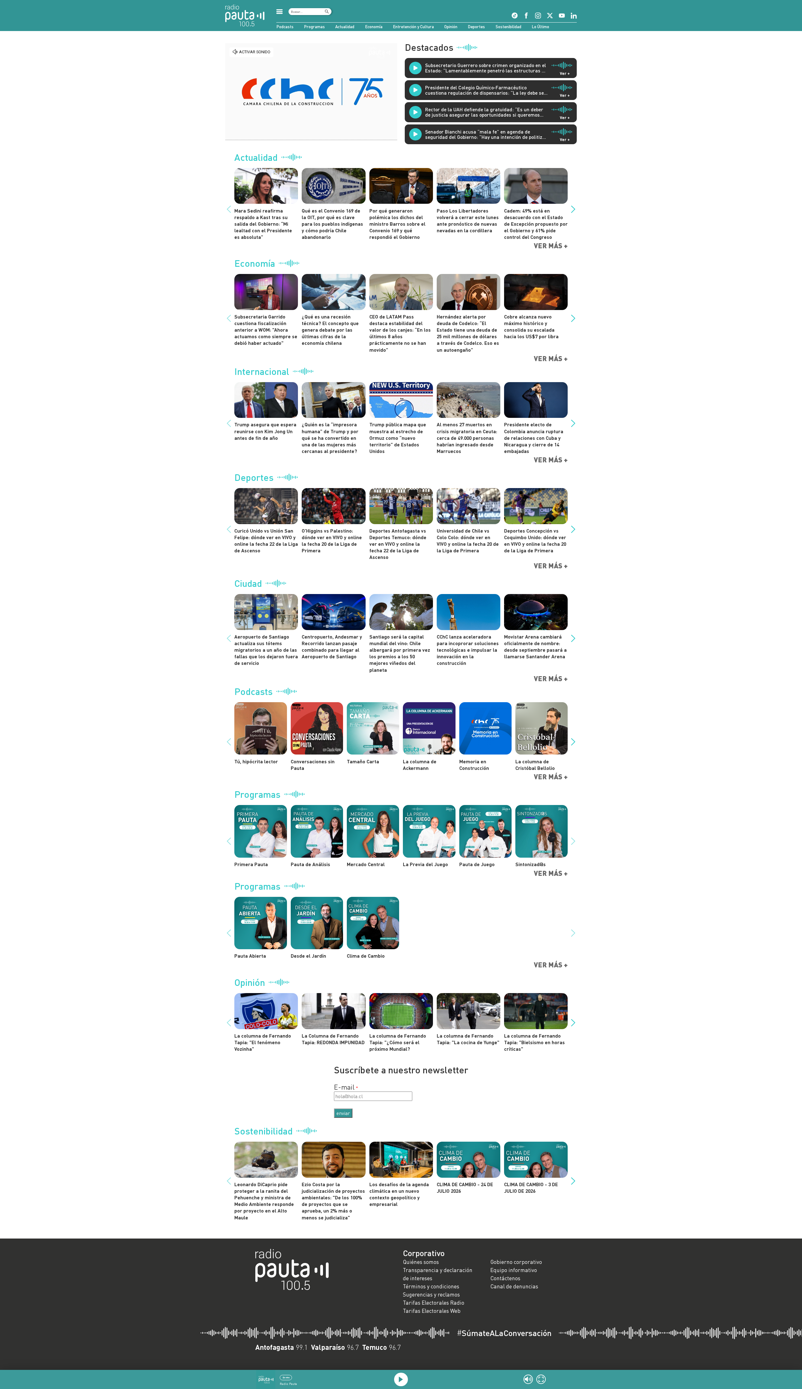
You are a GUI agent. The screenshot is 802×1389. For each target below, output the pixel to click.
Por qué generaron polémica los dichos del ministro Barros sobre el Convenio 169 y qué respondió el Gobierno (397, 224)
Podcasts (285, 26)
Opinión (450, 26)
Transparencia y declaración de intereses (437, 1274)
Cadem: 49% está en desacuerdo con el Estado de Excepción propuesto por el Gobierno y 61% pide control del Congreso (536, 224)
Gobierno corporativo (516, 1262)
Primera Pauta (251, 864)
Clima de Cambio (366, 956)
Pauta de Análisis (310, 864)
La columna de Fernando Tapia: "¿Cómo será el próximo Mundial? (397, 1042)
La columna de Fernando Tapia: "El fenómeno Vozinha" (262, 1042)
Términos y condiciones (431, 1286)
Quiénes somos (421, 1262)
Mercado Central (366, 864)
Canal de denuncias (514, 1286)
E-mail (344, 1087)
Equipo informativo (513, 1270)
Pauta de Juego (477, 864)
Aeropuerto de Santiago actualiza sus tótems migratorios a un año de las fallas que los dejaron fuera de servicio (266, 650)
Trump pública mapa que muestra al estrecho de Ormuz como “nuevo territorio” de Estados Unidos (397, 437)
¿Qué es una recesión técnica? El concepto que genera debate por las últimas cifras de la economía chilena (330, 329)
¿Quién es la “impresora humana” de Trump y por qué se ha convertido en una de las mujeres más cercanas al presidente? (330, 437)
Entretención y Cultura (413, 26)
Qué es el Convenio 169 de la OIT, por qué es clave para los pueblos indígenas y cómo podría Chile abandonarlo (332, 224)
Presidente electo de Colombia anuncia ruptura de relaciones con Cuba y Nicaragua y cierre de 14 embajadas (533, 437)
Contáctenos (505, 1278)
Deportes (476, 26)
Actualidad (344, 26)
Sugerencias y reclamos (431, 1294)
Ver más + (551, 245)
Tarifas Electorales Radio (433, 1302)
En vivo (286, 1377)
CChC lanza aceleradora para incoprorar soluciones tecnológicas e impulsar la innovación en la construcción (468, 650)
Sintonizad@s (530, 864)
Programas (314, 26)
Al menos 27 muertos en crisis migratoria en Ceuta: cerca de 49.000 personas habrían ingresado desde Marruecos (467, 437)
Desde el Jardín (308, 956)
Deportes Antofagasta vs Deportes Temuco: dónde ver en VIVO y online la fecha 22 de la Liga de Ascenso (397, 544)
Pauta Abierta (250, 956)
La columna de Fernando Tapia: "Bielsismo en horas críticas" (534, 1042)
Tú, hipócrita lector (256, 761)
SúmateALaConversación (504, 1333)
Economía (374, 26)
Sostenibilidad (508, 26)
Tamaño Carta (363, 761)
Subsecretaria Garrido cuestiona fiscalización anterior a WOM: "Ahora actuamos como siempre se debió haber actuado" (265, 329)
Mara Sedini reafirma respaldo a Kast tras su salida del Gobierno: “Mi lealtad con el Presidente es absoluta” (263, 224)
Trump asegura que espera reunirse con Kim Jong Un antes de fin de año (265, 430)
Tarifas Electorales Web (432, 1310)
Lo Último (540, 26)
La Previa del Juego (425, 864)
